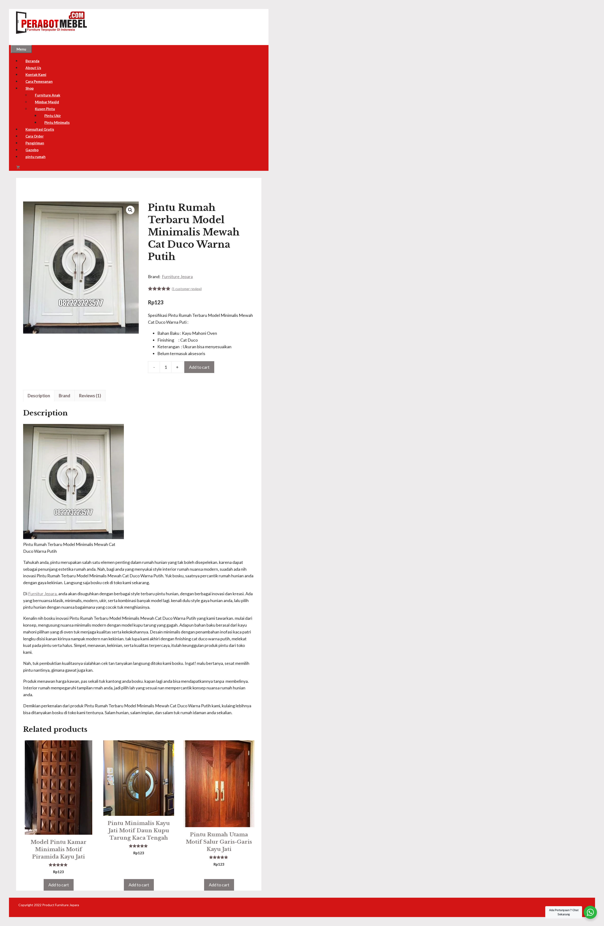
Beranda (32, 61)
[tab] (39, 395)
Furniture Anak (47, 95)
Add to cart (199, 367)
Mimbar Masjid (47, 102)
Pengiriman (34, 143)
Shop (29, 88)
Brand (64, 395)
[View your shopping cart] (18, 167)
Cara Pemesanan (39, 81)
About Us (33, 68)
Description (39, 395)
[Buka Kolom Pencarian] (30, 167)
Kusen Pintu (45, 109)
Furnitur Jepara (42, 593)
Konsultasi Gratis (39, 129)
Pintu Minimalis (57, 122)
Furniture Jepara (177, 276)
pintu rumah (35, 157)
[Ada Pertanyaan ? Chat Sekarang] (590, 912)
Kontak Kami (35, 74)
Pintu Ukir (52, 115)
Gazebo (31, 150)
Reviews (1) (90, 395)
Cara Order (34, 136)
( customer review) (187, 289)
